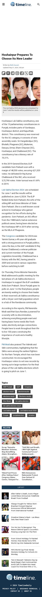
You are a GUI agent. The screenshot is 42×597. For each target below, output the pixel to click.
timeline (32, 415)
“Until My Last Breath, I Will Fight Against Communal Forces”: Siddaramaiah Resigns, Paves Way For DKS (31, 450)
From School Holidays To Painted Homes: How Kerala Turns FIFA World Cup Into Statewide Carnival (25, 540)
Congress (10, 236)
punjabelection (18, 415)
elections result (8, 396)
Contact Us (15, 591)
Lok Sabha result (9, 410)
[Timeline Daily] (21, 4)
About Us (28, 591)
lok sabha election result (12, 406)
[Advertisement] (21, 29)
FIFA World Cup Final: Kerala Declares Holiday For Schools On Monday (24, 552)
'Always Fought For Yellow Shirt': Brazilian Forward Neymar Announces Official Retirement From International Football (24, 507)
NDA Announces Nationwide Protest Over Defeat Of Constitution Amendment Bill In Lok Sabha (30, 476)
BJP (18, 387)
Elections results (25, 396)
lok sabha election (22, 401)
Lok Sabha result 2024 (28, 410)
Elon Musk (7, 401)
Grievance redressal (29, 589)
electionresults (23, 392)
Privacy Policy (9, 589)
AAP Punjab (7, 387)
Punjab (5, 415)
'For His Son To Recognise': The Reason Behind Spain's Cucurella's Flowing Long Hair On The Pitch (24, 529)
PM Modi (6, 344)
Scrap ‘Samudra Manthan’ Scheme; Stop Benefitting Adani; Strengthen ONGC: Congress (9, 450)
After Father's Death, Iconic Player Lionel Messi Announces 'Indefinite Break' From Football (25, 496)
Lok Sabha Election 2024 (13, 190)
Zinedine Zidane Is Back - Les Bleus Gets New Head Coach (25, 518)
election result (8, 392)
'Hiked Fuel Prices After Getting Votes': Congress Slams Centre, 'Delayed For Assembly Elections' (10, 476)
